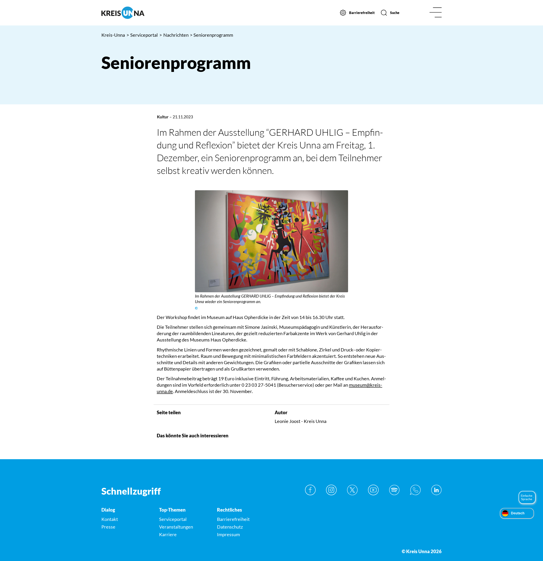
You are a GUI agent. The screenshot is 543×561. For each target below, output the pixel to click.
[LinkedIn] (436, 490)
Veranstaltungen (176, 527)
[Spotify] (394, 490)
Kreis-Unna (113, 35)
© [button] (196, 308)
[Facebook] (310, 490)
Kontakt (109, 519)
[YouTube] (373, 490)
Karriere (168, 534)
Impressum (228, 534)
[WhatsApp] (415, 490)
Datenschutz (230, 527)
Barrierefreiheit (233, 519)
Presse (108, 527)
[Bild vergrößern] (271, 241)
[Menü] (436, 13)
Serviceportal (142, 35)
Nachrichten (174, 35)
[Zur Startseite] (141, 13)
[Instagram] (331, 490)
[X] (352, 490)
